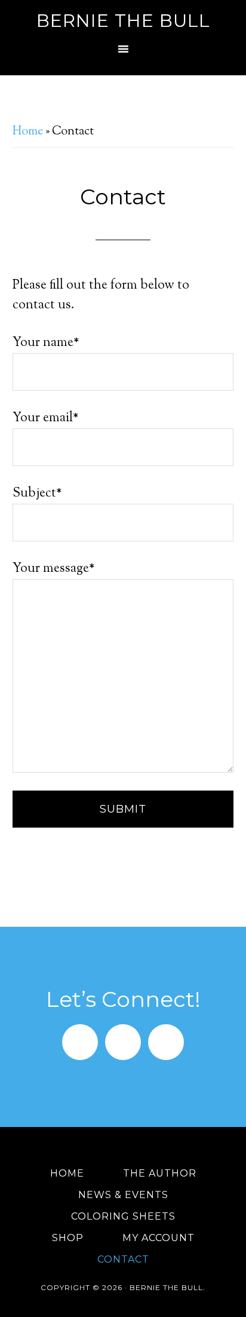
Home (28, 131)
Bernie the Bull (123, 21)
